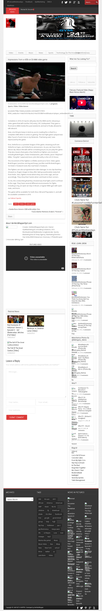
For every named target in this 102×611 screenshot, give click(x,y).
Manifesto (10, 5)
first (39, 518)
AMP (40, 507)
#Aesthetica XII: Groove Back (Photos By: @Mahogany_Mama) (80, 347)
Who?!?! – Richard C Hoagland (85, 417)
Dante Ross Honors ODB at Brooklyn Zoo (24, 209)
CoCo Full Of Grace (78, 455)
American (59, 503)
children (41, 510)
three (40, 552)
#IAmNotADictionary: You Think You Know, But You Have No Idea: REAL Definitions (81, 300)
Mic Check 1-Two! (78, 470)
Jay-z (58, 525)
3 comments (87, 330)
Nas (51, 544)
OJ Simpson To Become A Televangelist (83, 390)
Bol (73, 453)
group (40, 522)
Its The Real (76, 465)
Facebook (62, 2)
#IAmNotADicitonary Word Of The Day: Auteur (81, 270)
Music (31, 53)
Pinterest (70, 2)
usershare (42, 555)
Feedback (29, 2)
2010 (16, 204)
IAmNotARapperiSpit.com (38, 104)
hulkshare (50, 525)
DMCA (49, 2)
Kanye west (56, 529)
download (55, 510)
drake (40, 514)
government (57, 518)
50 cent (46, 499)
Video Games (23, 106)
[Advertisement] (66, 57)
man (61, 533)
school (57, 548)
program (54, 104)
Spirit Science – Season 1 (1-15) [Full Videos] (83, 436)
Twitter (66, 2)
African (40, 503)
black (47, 507)
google (46, 518)
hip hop (41, 525)
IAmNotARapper (38, 607)
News (41, 53)
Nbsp (58, 544)
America (49, 503)
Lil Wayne (47, 533)
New (40, 548)
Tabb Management (78, 480)
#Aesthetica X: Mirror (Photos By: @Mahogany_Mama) (81, 370)
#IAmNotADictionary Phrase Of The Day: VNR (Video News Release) (81, 316)
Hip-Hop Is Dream (78, 463)
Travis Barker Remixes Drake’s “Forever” (47, 212)
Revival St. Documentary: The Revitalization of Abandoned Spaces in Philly (45, 9)
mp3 (49, 537)
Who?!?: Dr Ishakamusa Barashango (82, 399)
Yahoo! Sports (16, 198)
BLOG (54, 507)
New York (48, 548)
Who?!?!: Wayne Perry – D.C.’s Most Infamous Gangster (85, 409)
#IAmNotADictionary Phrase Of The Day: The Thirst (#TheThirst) (81, 284)
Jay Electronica (43, 529)
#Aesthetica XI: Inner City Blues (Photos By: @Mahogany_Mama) (80, 359)
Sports (50, 53)
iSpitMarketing (40, 2)
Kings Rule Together (79, 468)
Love (55, 533)
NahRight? (75, 475)
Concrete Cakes (77, 458)
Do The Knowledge (71, 53)
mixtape (41, 537)
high (53, 522)
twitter (47, 552)
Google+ (74, 2)
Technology (60, 53)
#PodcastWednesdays (15, 2)
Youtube (79, 2)
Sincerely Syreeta (77, 478)
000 (39, 499)
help (47, 522)
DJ (48, 510)
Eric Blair (49, 514)
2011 (54, 499)
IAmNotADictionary (81, 53)
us (54, 552)
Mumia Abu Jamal (44, 540)
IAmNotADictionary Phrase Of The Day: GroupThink (85, 325)
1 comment (86, 273)
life (39, 533)
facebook (58, 514)
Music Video (42, 544)
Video (11, 53)
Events (21, 53)
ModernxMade (77, 473)
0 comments (12, 104)
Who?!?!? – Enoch (84, 426)
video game (30, 204)
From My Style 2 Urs (78, 460)
